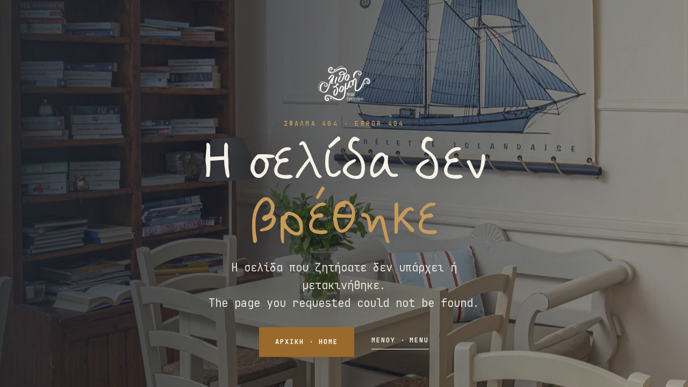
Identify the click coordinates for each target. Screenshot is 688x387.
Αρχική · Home (306, 342)
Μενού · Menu (400, 340)
